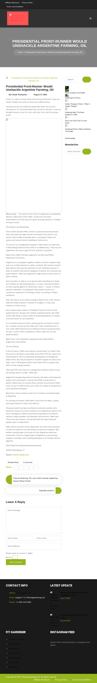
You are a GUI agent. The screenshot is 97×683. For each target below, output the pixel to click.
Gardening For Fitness (73, 98)
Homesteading (70, 138)
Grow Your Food (14, 653)
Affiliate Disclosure (12, 3)
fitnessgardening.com (20, 593)
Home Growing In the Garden (75, 93)
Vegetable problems (46, 491)
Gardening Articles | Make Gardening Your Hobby (78, 130)
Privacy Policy (27, 3)
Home (20, 52)
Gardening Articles (15, 658)
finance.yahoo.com (21, 455)
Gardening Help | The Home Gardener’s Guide (74, 113)
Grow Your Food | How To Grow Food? (76, 122)
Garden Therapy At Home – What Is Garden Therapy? (77, 105)
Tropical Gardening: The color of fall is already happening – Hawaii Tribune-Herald (36, 479)
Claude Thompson (19, 95)
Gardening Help (14, 649)
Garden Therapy (14, 644)
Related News (13, 462)
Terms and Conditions (15, 7)
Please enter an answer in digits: (19, 553)
